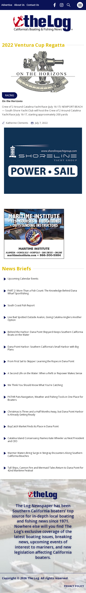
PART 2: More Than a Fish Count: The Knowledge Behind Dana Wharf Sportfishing (42, 292)
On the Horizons (12, 101)
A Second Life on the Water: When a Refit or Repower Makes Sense (45, 373)
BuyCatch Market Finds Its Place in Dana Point (33, 426)
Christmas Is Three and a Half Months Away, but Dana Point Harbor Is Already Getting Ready (45, 413)
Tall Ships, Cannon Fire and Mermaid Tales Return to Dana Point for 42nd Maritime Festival (45, 469)
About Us (19, 5)
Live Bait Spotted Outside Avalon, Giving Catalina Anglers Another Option (45, 319)
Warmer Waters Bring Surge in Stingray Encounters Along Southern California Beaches (45, 454)
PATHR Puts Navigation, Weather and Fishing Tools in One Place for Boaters (45, 398)
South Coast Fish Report (21, 305)
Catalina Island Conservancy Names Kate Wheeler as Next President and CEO (46, 440)
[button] (80, 5)
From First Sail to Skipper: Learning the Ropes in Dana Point (41, 361)
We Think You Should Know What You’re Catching (35, 385)
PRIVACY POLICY (74, 586)
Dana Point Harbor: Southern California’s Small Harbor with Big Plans (43, 348)
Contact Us (33, 5)
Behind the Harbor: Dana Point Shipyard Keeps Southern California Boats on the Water (45, 333)
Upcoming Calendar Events (23, 278)
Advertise (6, 5)
